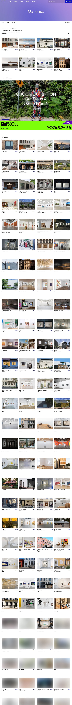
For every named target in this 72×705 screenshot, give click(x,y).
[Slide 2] (14, 119)
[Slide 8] (66, 119)
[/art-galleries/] (6, 1)
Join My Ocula (68, 1)
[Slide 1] (5, 119)
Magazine (15, 1)
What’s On (34, 1)
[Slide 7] (58, 119)
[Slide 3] (22, 119)
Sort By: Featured (67, 22)
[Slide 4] (31, 119)
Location (13, 22)
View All (69, 33)
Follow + (16, 49)
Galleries (27, 1)
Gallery (8, 22)
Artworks (21, 1)
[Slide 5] (40, 119)
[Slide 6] (49, 119)
